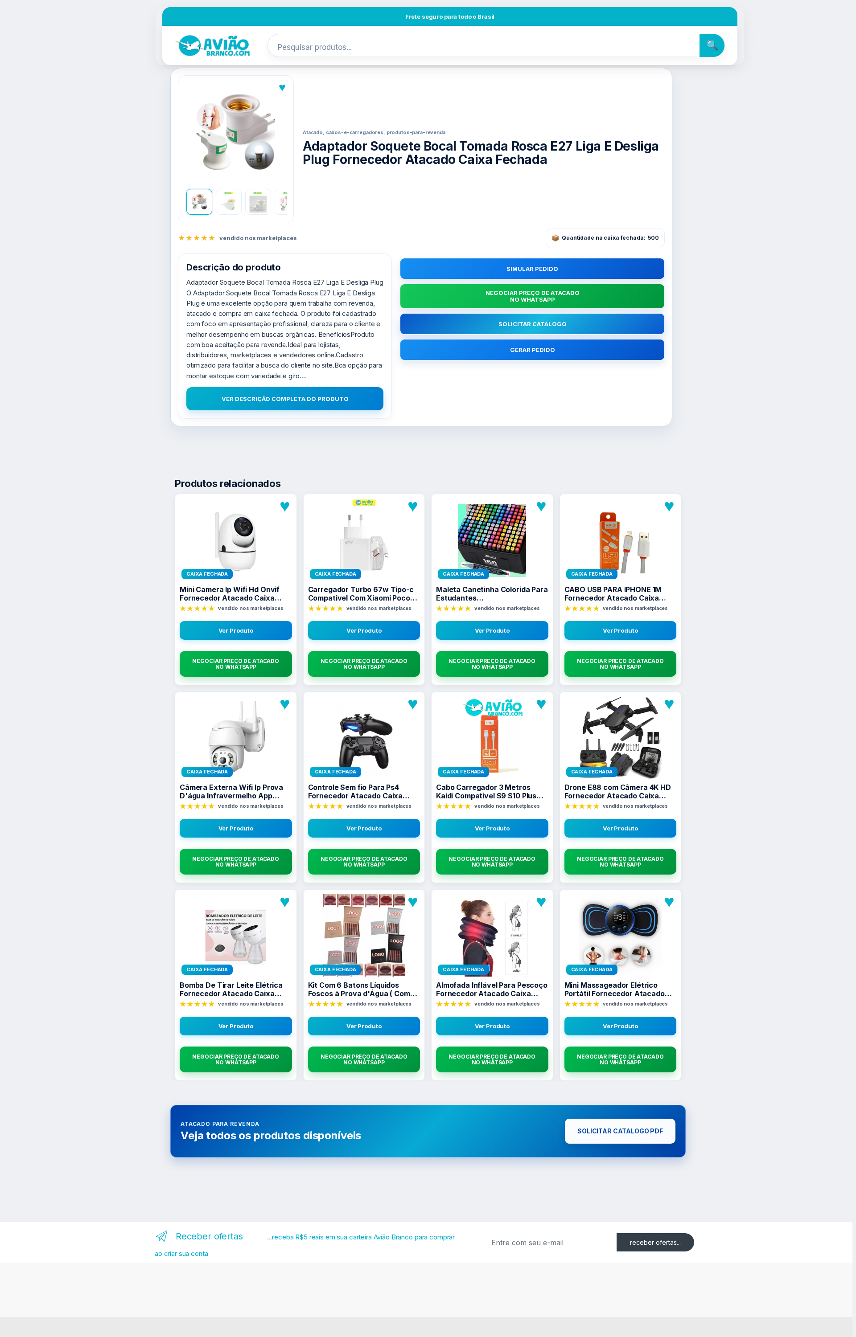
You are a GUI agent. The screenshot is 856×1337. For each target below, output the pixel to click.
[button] (236, 132)
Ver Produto (235, 630)
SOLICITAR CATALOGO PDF (620, 1131)
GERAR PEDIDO (532, 349)
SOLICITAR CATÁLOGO (532, 323)
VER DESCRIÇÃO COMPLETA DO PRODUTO (285, 398)
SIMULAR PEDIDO (532, 268)
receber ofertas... (655, 1242)
